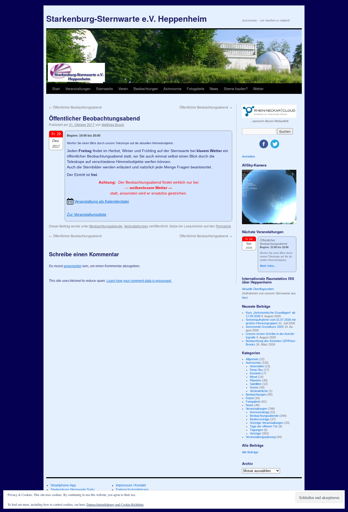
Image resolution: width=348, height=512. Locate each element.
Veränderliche (259, 391)
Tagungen (256, 429)
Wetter (258, 88)
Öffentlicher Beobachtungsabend (75, 107)
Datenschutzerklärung (132, 490)
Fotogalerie (195, 88)
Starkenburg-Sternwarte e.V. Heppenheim (126, 18)
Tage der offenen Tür (264, 426)
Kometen (256, 373)
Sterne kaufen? (236, 88)
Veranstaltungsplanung (261, 437)
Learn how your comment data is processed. (139, 281)
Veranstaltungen (78, 88)
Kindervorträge (259, 419)
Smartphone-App (63, 485)
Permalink (223, 226)
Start (56, 88)
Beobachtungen (145, 88)
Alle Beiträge (250, 452)
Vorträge (255, 433)
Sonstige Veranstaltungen (266, 422)
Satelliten (256, 383)
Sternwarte (104, 88)
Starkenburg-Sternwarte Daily (72, 490)
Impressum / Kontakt (131, 485)
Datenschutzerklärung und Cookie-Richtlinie (115, 504)
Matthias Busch (113, 124)
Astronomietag (259, 412)
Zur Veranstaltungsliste (86, 214)
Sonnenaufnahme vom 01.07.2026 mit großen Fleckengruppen (271, 321)
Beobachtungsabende (105, 226)
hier (244, 297)
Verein (123, 88)
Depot (250, 398)
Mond (253, 376)
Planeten (255, 380)
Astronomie (172, 88)
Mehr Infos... (268, 265)
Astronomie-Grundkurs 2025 (265, 326)
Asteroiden (257, 366)
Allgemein (252, 359)
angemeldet (72, 266)
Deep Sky (256, 369)
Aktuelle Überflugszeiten (258, 289)
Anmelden (248, 156)
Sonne (254, 387)
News (214, 88)
